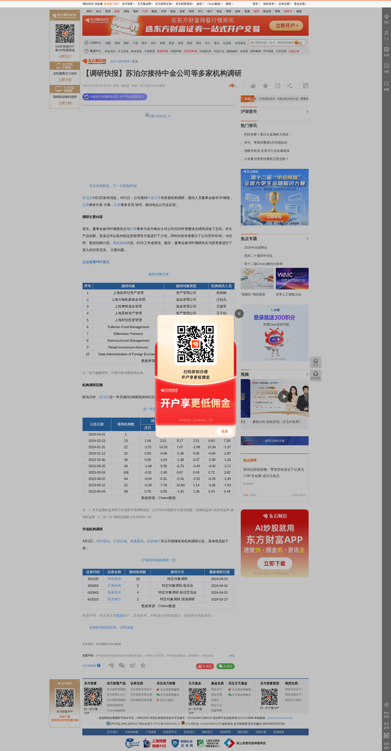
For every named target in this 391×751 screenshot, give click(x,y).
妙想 (199, 3)
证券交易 (284, 3)
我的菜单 (268, 3)
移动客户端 (110, 3)
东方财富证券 (163, 3)
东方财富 (127, 3)
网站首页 (88, 3)
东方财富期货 (184, 3)
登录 (255, 3)
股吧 (228, 3)
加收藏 (99, 3)
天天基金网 (144, 3)
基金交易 (299, 3)
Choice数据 (213, 3)
